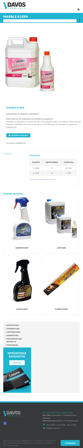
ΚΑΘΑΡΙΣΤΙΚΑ (20, 143)
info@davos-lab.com (53, 428)
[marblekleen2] (41, 64)
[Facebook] (5, 423)
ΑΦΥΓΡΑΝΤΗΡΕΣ (13, 332)
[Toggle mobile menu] (78, 9)
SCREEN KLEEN (21, 248)
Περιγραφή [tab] (7, 153)
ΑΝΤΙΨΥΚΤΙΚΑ (12, 325)
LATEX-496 (61, 248)
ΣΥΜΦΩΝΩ (70, 443)
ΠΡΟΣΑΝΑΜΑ (12, 345)
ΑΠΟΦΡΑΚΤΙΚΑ (13, 328)
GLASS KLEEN (22, 309)
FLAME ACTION (61, 309)
